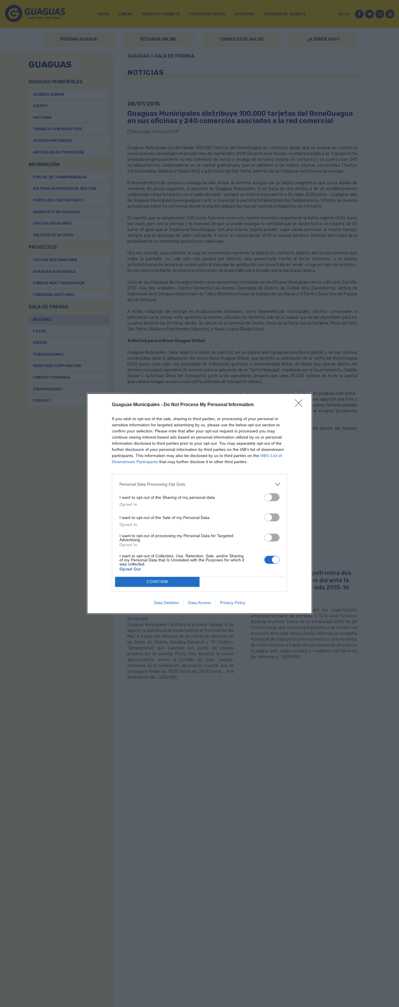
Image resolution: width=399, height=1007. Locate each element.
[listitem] (199, 484)
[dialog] (199, 504)
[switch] (272, 497)
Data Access (199, 602)
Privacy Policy (232, 602)
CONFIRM (157, 582)
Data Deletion (166, 602)
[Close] (300, 405)
